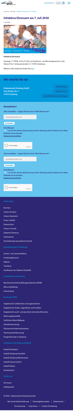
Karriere (7, 208)
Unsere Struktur (10, 212)
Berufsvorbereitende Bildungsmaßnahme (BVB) (23, 283)
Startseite (6, 11)
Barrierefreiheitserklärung (18, 401)
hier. (32, 68)
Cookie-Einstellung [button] (49, 406)
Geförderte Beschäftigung (14, 320)
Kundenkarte (9, 370)
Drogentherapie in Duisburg (15, 337)
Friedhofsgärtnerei (11, 258)
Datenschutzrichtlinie (12, 136)
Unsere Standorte (11, 216)
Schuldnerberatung (11, 324)
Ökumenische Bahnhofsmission (16, 328)
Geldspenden (9, 387)
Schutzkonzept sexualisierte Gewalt (18, 241)
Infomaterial (9, 237)
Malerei (7, 262)
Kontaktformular (61, 86)
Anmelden (9, 123)
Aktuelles (12, 11)
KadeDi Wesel (9, 366)
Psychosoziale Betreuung (14, 333)
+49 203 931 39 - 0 (61, 91)
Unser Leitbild (9, 220)
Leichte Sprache (48, 3)
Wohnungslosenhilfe (12, 316)
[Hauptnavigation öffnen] (69, 3)
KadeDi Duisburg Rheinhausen (16, 358)
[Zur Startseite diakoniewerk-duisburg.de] (8, 3)
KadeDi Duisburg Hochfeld (14, 353)
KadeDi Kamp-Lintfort (12, 362)
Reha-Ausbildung (10, 287)
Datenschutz (9, 224)
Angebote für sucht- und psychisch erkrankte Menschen (26, 312)
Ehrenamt (8, 383)
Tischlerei (7, 266)
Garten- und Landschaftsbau (15, 253)
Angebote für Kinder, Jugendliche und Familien (22, 308)
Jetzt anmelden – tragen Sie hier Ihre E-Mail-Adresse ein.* (27, 111)
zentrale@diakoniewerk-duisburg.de (55, 96)
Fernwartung (19, 406)
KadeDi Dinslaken (11, 349)
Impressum (33, 406)
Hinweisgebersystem (41, 401)
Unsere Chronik (10, 228)
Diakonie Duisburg (11, 233)
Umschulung (9, 291)
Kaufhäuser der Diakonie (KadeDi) (17, 270)
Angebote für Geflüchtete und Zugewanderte (22, 303)
